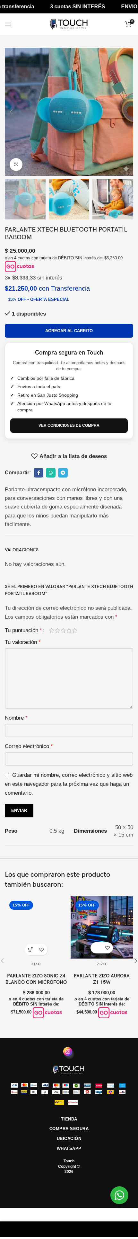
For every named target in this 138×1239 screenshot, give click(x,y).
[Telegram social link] (63, 473)
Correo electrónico (29, 746)
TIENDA (69, 1119)
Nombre (16, 718)
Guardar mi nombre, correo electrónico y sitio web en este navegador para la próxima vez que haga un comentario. (69, 784)
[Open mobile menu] (8, 24)
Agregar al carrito (69, 330)
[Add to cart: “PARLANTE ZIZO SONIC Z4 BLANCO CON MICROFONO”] (30, 949)
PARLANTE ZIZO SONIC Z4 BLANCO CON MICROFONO (36, 979)
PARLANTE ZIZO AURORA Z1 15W (102, 979)
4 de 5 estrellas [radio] (69, 630)
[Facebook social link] (38, 473)
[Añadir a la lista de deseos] (41, 949)
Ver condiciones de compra (69, 425)
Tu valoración (22, 642)
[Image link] (69, 1069)
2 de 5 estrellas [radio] (57, 630)
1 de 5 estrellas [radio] (52, 630)
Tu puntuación (23, 630)
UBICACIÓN (69, 1138)
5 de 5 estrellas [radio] (75, 630)
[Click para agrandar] (16, 164)
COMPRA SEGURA (69, 1128)
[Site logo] (69, 23)
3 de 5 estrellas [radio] (63, 630)
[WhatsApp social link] (51, 473)
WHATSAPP (69, 1148)
